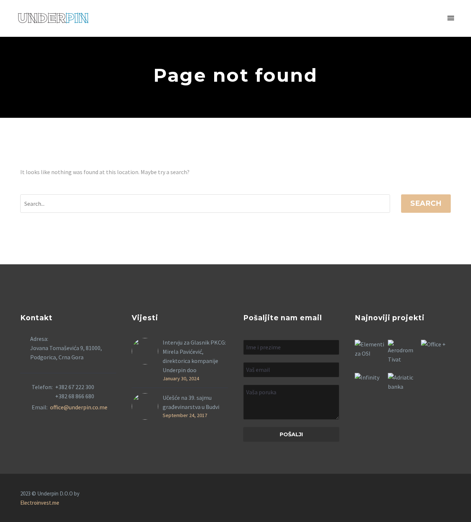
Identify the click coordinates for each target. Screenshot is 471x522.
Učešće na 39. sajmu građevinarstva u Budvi (191, 402)
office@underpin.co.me (78, 407)
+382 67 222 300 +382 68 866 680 (74, 391)
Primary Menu (450, 18)
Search (426, 203)
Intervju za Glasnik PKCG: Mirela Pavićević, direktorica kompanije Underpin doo (194, 356)
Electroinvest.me (39, 502)
